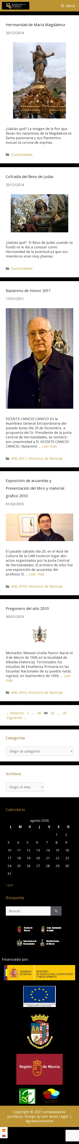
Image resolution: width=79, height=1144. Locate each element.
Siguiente (17, 717)
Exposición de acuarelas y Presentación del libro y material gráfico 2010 (35, 488)
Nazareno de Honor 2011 (28, 290)
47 (65, 713)
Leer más (49, 446)
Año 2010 (18, 586)
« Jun (9, 885)
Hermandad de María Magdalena (35, 24)
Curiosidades (22, 154)
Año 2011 (18, 458)
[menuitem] (3, 1130)
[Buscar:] (28, 911)
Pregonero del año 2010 (27, 608)
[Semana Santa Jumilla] (15, 5)
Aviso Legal (58, 1116)
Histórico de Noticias (45, 458)
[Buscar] (56, 911)
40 (39, 713)
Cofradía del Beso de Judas (29, 176)
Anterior (15, 713)
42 (52, 713)
